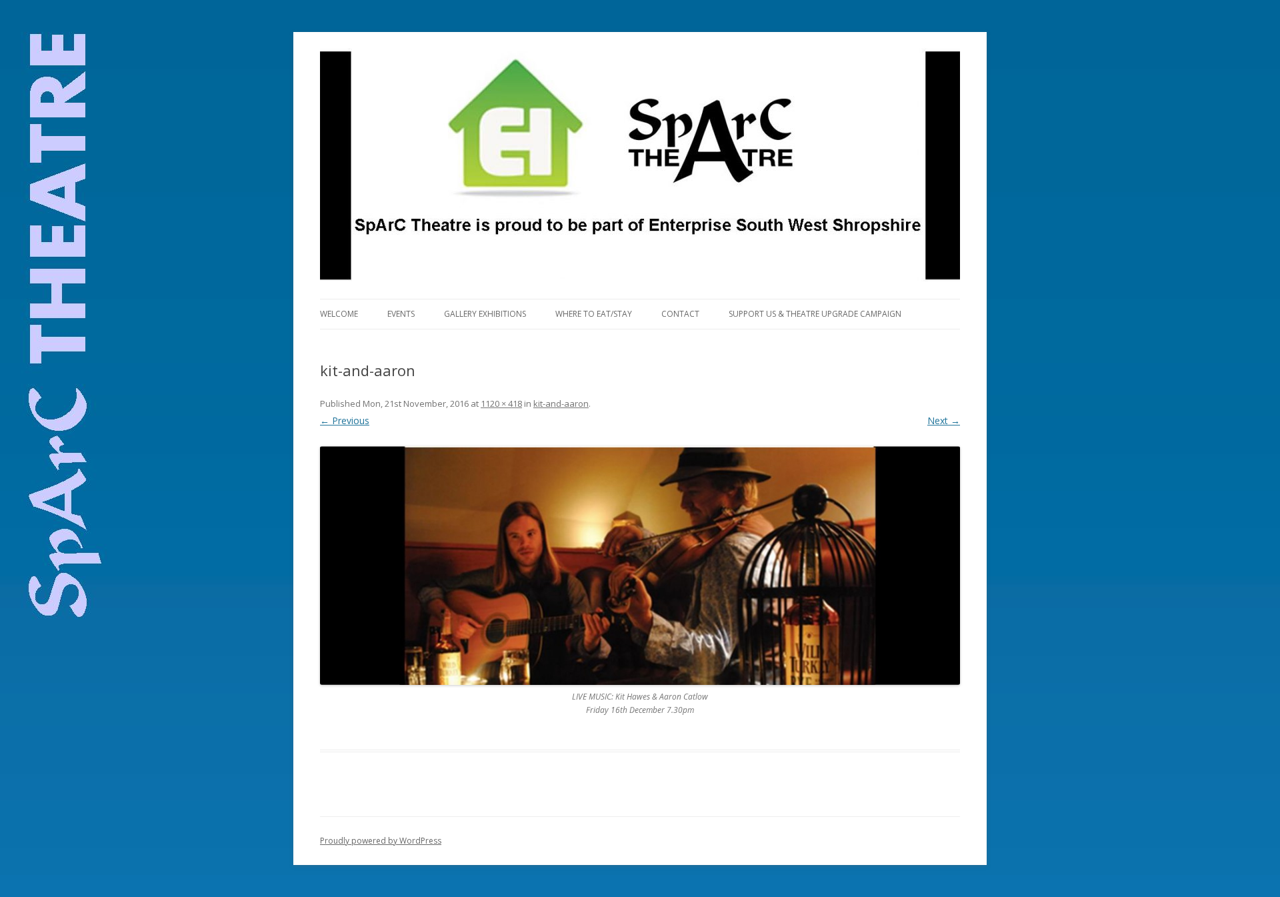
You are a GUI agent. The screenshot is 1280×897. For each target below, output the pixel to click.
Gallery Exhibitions (485, 313)
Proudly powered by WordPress (380, 840)
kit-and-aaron (561, 403)
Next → (943, 420)
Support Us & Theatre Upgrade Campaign (815, 313)
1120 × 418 (501, 403)
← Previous (344, 420)
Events (401, 313)
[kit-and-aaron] (640, 565)
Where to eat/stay (593, 313)
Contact (680, 313)
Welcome (339, 313)
